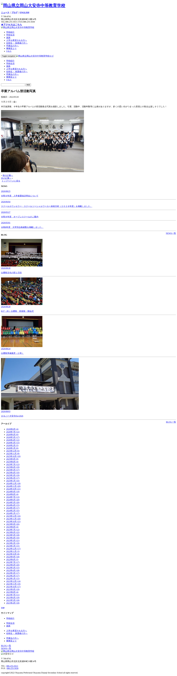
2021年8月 (12, 592)
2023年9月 (12, 524)
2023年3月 (12, 540)
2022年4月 (12, 570)
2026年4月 (12, 440)
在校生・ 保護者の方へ (16, 43)
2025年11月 (12, 453)
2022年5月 (12, 568)
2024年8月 (12, 494)
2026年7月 (12, 432)
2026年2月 (12, 445)
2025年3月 (12, 475)
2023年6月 (12, 532)
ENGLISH (24, 12)
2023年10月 (13, 521)
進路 (8, 37)
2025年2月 (12, 478)
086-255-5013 (12, 666)
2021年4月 (12, 603)
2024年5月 (12, 502)
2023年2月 (12, 543)
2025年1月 (12, 481)
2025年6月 (12, 467)
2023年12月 (13, 516)
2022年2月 (12, 576)
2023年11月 (13, 519)
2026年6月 (12, 434)
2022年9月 (12, 557)
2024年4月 (12, 505)
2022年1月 (12, 578)
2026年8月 (12, 429)
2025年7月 (12, 464)
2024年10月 (13, 489)
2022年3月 (12, 573)
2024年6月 (12, 500)
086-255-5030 (12, 668)
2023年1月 (12, 546)
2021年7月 (12, 595)
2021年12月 (13, 581)
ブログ (14, 12)
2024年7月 (12, 497)
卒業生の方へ (12, 46)
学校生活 (10, 35)
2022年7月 (12, 562)
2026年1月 (12, 448)
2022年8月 (12, 559)
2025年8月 (12, 462)
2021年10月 (13, 587)
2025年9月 (12, 459)
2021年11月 (13, 584)
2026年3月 (12, 443)
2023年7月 (12, 530)
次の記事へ (6, 178)
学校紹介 (10, 32)
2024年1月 (12, 513)
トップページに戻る (11, 181)
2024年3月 (12, 508)
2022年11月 (12, 551)
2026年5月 (12, 437)
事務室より (11, 48)
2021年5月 (12, 600)
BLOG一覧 (171, 422)
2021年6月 (12, 597)
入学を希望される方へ (16, 40)
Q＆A (8, 51)
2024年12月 (13, 483)
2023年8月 (12, 527)
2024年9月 (12, 492)
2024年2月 (12, 511)
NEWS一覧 (171, 233)
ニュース (5, 12)
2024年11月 (13, 486)
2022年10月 (12, 554)
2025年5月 (12, 470)
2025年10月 (13, 456)
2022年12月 (13, 549)
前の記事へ (8, 175)
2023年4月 (12, 538)
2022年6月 (12, 565)
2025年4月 (12, 472)
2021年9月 (12, 589)
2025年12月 (12, 451)
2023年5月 (12, 535)
